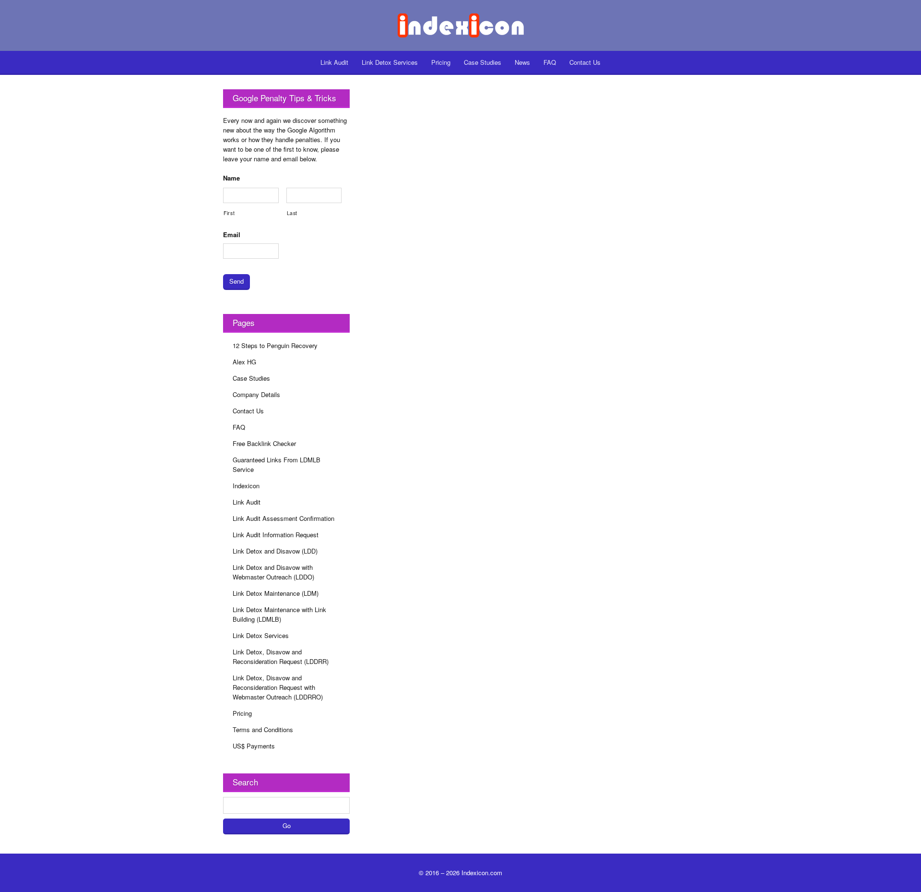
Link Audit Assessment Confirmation (283, 518)
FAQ (549, 62)
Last (292, 213)
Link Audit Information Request (276, 534)
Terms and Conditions (263, 729)
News (522, 62)
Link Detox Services (390, 62)
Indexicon (246, 485)
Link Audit (334, 62)
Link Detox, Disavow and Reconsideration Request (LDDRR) (281, 656)
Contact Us (585, 62)
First (229, 213)
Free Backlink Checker (264, 443)
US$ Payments (254, 745)
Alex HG (244, 361)
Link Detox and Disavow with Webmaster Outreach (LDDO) (273, 572)
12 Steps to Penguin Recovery (275, 345)
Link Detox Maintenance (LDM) (276, 593)
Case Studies (482, 62)
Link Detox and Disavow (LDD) (275, 550)
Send (236, 281)
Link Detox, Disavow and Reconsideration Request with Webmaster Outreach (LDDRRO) (278, 687)
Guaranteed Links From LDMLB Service (276, 464)
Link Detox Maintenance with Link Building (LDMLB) (279, 614)
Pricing (440, 62)
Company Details (256, 394)
